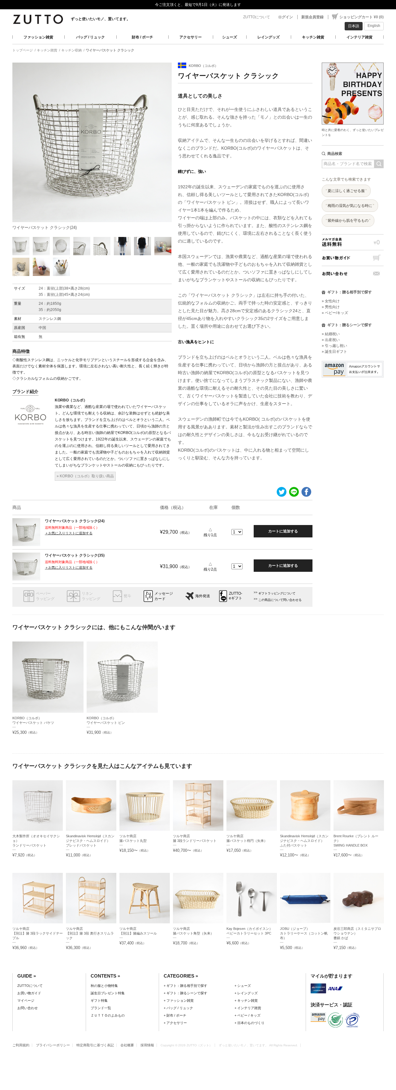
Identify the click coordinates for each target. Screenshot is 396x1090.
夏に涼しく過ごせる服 (346, 191)
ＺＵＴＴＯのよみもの (108, 1015)
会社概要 (127, 1045)
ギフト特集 (99, 1000)
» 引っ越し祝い (334, 346)
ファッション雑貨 (38, 37)
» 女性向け (331, 301)
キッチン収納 (71, 50)
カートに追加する (283, 531)
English (374, 26)
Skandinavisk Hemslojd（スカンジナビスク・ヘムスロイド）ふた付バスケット (304, 840)
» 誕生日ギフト (334, 351)
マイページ (25, 1000)
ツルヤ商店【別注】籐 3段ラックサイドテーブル (37, 933)
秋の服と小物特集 (104, 985)
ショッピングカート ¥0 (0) (361, 17)
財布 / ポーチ (142, 37)
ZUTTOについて (256, 17)
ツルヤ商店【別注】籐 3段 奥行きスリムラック (90, 933)
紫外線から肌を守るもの (348, 220)
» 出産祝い (331, 340)
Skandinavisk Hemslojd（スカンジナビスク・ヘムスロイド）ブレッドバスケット (90, 840)
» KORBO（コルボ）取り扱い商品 (85, 476)
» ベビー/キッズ (335, 313)
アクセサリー (190, 37)
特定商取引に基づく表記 (95, 1045)
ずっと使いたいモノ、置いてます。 (100, 19)
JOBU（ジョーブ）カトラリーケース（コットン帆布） (304, 933)
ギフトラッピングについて (276, 593)
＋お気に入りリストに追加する (69, 533)
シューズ (229, 37)
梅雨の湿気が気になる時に (350, 206)
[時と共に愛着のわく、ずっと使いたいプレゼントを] (353, 60)
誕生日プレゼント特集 (108, 993)
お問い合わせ (353, 274)
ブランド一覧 (101, 1008)
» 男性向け (331, 307)
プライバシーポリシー (53, 1045)
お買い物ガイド (353, 258)
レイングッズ (268, 37)
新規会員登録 (312, 17)
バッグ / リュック (90, 37)
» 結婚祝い (331, 334)
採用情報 (147, 1045)
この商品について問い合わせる (280, 600)
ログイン (285, 17)
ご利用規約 (20, 1045)
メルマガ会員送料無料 (353, 242)
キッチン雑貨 (313, 37)
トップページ (22, 50)
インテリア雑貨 (359, 37)
